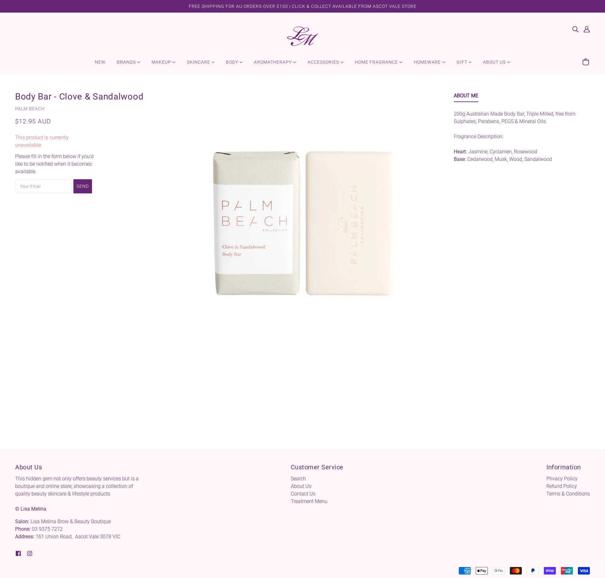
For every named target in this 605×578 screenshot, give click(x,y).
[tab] (466, 97)
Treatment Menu (309, 501)
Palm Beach (30, 108)
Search (298, 479)
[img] (575, 29)
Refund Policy (561, 486)
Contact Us (303, 494)
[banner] (303, 36)
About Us (301, 486)
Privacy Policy (562, 479)
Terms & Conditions (568, 494)
